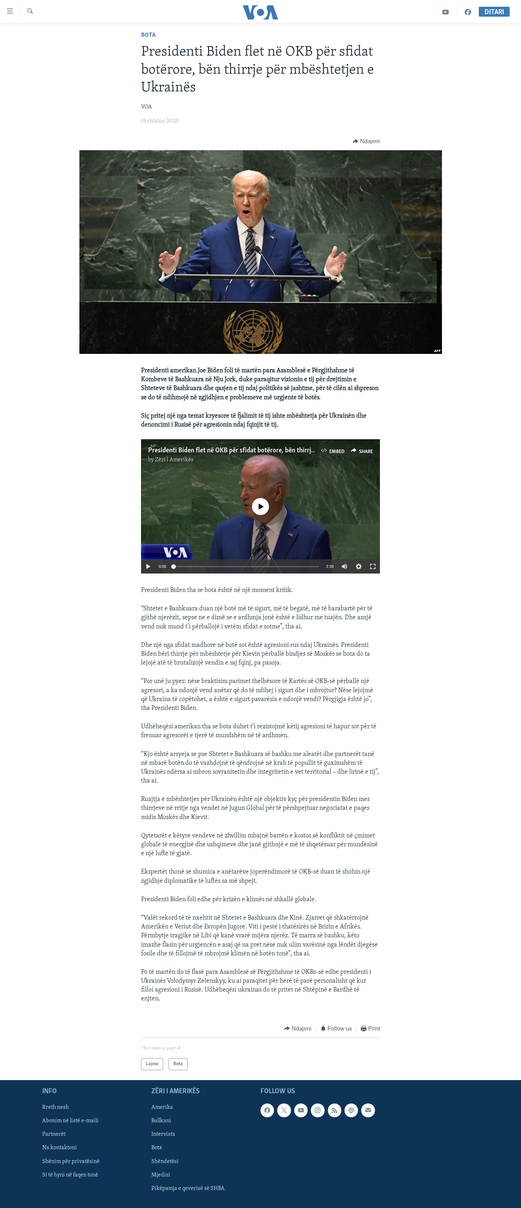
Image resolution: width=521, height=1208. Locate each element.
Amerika (162, 1108)
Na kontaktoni (59, 1148)
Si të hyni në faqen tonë (70, 1175)
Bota (148, 35)
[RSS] (334, 1110)
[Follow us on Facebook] (267, 1110)
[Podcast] (351, 1110)
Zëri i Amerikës (174, 460)
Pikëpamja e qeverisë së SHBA (188, 1188)
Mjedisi (160, 1175)
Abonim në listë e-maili (70, 1121)
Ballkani (161, 1121)
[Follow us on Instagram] (317, 1110)
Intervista (163, 1135)
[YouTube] (446, 12)
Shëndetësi (165, 1161)
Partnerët (54, 1135)
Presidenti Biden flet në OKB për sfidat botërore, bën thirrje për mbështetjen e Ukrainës (270, 450)
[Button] (366, 141)
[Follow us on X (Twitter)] (284, 1110)
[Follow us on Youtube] (301, 1110)
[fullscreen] (373, 566)
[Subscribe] (368, 1110)
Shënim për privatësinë (71, 1161)
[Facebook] (468, 12)
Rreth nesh (55, 1108)
